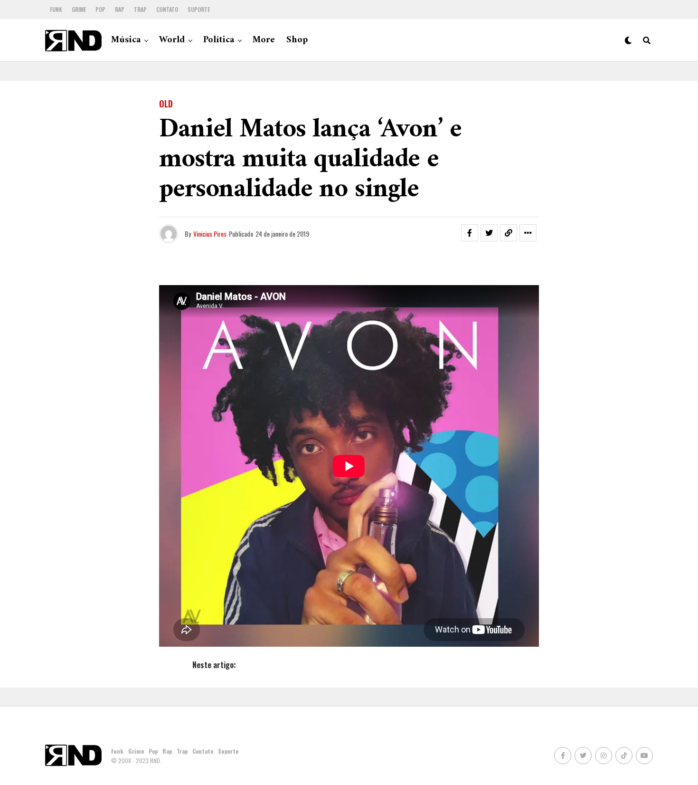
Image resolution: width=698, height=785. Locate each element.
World (172, 40)
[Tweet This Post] (489, 232)
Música (126, 40)
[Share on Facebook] (469, 232)
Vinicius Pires (209, 234)
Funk (56, 9)
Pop (100, 9)
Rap (119, 9)
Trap (140, 9)
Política (218, 40)
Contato (167, 9)
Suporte (199, 9)
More (264, 40)
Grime (79, 9)
